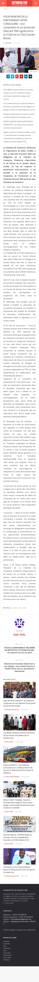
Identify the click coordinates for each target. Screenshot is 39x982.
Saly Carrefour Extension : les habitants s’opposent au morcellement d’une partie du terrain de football (19, 703)
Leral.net (6, 941)
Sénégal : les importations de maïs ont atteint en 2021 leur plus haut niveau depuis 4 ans (18, 115)
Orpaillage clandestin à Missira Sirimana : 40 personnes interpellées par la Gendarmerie (19, 735)
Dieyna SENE (9, 811)
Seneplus (6, 960)
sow (24, 608)
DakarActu (7, 948)
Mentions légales (9, 930)
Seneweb (6, 944)
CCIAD (20, 608)
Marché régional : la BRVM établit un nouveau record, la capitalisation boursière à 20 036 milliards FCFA (17, 837)
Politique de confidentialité (26, 930)
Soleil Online (7, 955)
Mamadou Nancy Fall (12, 709)
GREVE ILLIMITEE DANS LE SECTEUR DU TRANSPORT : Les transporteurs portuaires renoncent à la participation (18, 125)
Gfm (4, 946)
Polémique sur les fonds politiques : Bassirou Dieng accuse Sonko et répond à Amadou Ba (19, 869)
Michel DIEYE (9, 742)
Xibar (5, 951)
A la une (14, 608)
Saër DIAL (8, 43)
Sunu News (7, 957)
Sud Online (7, 953)
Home (5, 9)
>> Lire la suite (8, 903)
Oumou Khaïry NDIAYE (12, 776)
